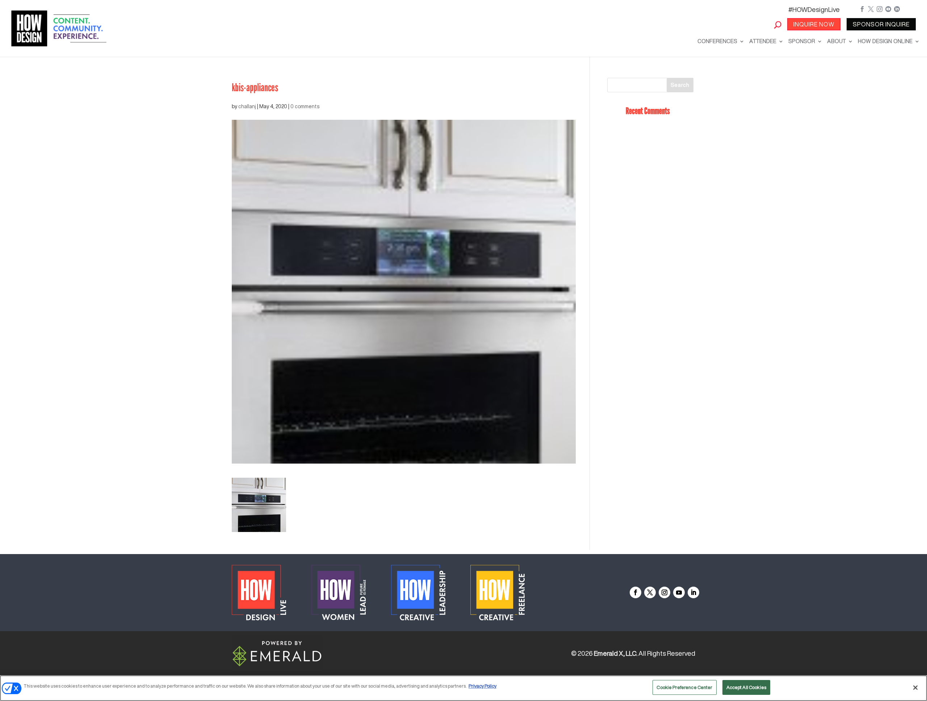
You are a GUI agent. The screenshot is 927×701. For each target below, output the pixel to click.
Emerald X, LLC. (615, 653)
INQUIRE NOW (813, 24)
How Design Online (885, 41)
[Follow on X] (650, 592)
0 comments (304, 106)
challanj (247, 106)
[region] (463, 688)
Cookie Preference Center (684, 687)
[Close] (915, 688)
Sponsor (801, 41)
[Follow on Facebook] (635, 592)
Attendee (762, 41)
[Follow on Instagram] (664, 592)
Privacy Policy (482, 686)
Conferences (717, 41)
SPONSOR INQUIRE (881, 24)
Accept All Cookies (746, 687)
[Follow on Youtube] (679, 592)
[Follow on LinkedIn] (693, 592)
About (836, 41)
